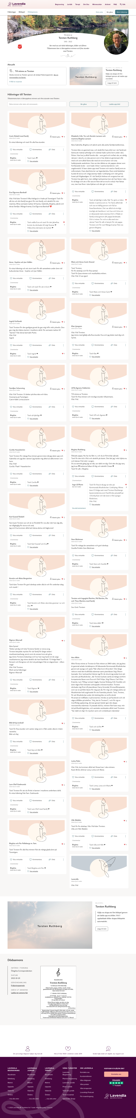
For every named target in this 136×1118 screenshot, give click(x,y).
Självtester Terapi (69, 1098)
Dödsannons (33, 12)
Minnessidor (97, 4)
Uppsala (11, 1086)
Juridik (69, 4)
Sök (123, 4)
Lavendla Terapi (49, 1069)
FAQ (115, 4)
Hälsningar (12, 12)
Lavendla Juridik (32, 1069)
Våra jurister (84, 1084)
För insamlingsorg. (87, 1096)
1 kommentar (14, 154)
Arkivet (107, 4)
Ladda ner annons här (19, 993)
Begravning (59, 4)
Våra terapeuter (86, 1088)
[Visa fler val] (63, 149)
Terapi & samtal (68, 1094)
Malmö (10, 1082)
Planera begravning (70, 1078)
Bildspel (22, 12)
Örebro (10, 1094)
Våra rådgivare (85, 1080)
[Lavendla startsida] (17, 4)
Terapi (77, 4)
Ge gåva (110, 12)
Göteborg (11, 1078)
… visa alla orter (13, 1098)
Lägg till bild (112, 83)
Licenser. (50, 1107)
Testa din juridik (68, 1090)
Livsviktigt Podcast (87, 1092)
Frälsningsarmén (18, 985)
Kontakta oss (84, 1072)
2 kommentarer (77, 480)
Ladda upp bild (114, 104)
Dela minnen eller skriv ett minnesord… (23, 104)
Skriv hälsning (122, 12)
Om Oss (86, 4)
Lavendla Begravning (14, 1069)
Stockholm (12, 1074)
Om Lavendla (86, 1068)
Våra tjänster (70, 1068)
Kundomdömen (86, 1076)
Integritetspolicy (41, 1107)
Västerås (11, 1090)
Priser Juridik (67, 1086)
